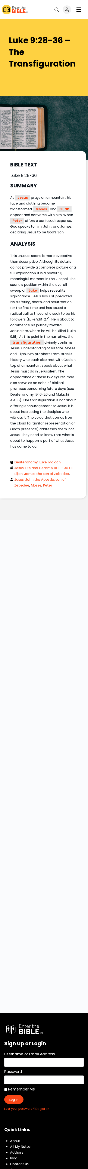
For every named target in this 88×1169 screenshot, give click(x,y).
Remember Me (21, 1089)
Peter (17, 220)
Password (13, 1071)
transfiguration (26, 342)
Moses (41, 209)
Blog (13, 1158)
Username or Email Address (29, 1054)
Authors (16, 1152)
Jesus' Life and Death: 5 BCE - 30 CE (43, 468)
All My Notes (20, 1146)
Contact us (19, 1164)
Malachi (54, 462)
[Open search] (56, 9)
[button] (79, 10)
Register (42, 1108)
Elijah (64, 209)
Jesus (22, 197)
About (15, 1140)
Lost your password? (19, 1109)
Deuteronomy (26, 462)
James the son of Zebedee (46, 473)
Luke (33, 290)
